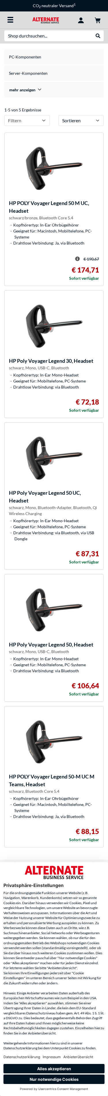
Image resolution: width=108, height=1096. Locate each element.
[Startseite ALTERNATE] (45, 19)
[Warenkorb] (98, 19)
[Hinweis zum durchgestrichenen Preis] (77, 259)
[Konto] (81, 19)
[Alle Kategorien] (10, 20)
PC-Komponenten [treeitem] (25, 56)
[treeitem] (54, 90)
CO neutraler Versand (54, 5)
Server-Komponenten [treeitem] (28, 73)
